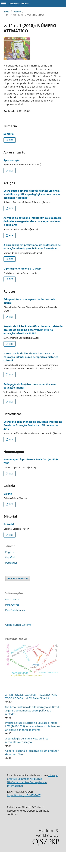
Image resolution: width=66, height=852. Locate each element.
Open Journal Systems (18, 624)
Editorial (9, 524)
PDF (10, 140)
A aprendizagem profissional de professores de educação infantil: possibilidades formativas (32, 246)
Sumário (9, 133)
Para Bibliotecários (15, 610)
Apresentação (12, 160)
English (9, 552)
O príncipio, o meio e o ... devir (22, 268)
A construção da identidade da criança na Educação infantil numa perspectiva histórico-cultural (31, 357)
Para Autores (12, 604)
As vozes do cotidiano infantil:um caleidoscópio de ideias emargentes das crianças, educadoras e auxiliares (33, 221)
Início (6, 11)
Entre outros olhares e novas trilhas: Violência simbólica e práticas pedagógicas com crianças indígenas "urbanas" (32, 194)
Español (10, 557)
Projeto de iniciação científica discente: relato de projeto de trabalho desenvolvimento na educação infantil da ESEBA (33, 330)
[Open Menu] (3, 3)
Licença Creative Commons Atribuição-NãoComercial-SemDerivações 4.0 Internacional (32, 780)
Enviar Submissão (18, 578)
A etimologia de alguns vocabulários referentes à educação (26, 740)
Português (11, 562)
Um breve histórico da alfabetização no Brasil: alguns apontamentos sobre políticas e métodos (32, 710)
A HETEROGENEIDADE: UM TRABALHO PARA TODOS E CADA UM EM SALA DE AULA (31, 696)
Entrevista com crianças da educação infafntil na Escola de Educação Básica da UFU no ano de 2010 (33, 425)
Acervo (17, 11)
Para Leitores (12, 599)
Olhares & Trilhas (19, 3)
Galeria (8, 493)
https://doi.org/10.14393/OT (23, 795)
